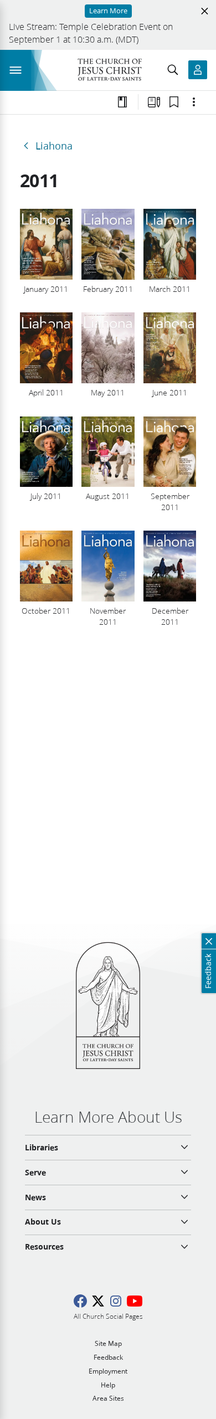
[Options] (194, 102)
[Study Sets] (154, 102)
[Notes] (122, 102)
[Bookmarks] (174, 102)
